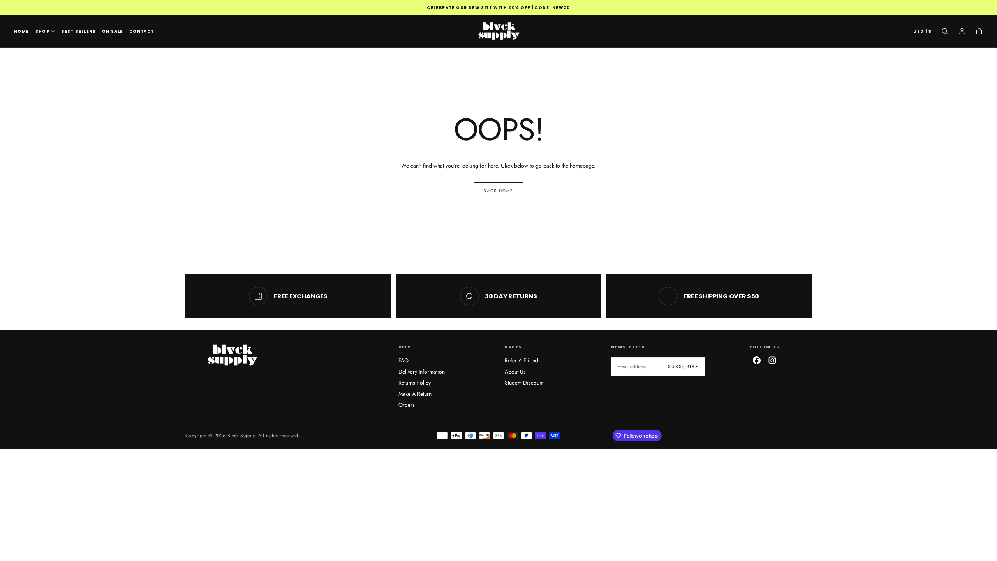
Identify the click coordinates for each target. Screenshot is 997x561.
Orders (406, 405)
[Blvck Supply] (232, 355)
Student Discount (524, 382)
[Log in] (962, 32)
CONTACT (141, 31)
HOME (21, 31)
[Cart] (979, 32)
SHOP (42, 31)
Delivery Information (421, 372)
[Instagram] (772, 360)
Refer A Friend (521, 360)
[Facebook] (756, 360)
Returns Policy (414, 382)
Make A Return (415, 394)
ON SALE (112, 31)
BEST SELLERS (78, 31)
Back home (498, 191)
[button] (922, 32)
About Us (515, 372)
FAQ (403, 360)
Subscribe (683, 366)
